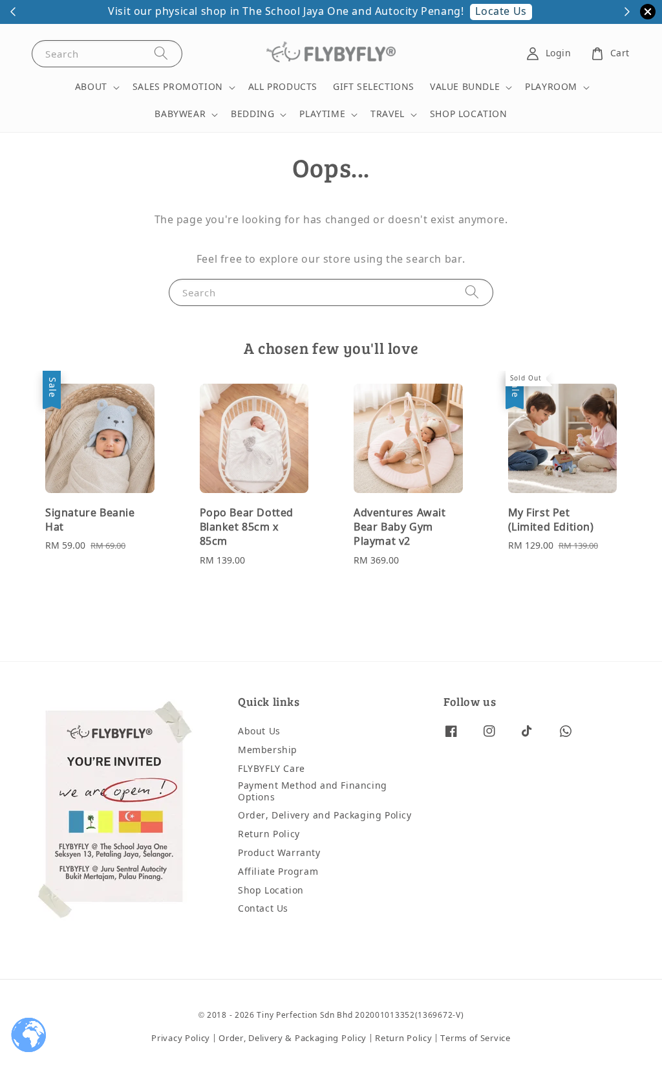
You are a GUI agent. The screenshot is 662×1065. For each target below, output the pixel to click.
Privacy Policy (180, 1038)
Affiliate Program (278, 872)
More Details (587, 11)
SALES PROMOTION (178, 87)
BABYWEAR (180, 114)
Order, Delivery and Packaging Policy (325, 815)
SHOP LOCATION (468, 114)
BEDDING (252, 114)
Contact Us (263, 909)
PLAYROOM (551, 87)
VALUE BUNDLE (465, 87)
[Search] (161, 53)
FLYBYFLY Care (271, 769)
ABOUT (91, 87)
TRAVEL (387, 114)
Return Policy (269, 834)
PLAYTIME (322, 114)
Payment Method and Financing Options (312, 791)
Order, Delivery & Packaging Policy (293, 1038)
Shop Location (271, 890)
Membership (267, 750)
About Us (259, 732)
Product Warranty (279, 853)
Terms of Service (475, 1038)
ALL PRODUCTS (282, 87)
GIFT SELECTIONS (373, 87)
